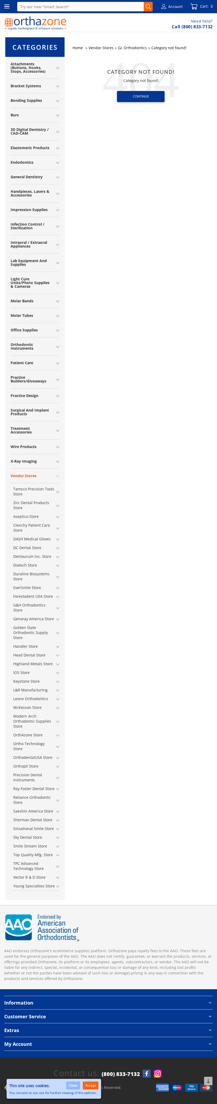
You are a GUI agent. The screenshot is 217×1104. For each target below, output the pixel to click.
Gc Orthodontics (132, 47)
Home (78, 47)
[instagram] (158, 1074)
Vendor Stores (101, 47)
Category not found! (169, 47)
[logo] (35, 23)
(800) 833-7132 (121, 1074)
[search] (148, 6)
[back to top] (208, 1081)
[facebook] (147, 1074)
